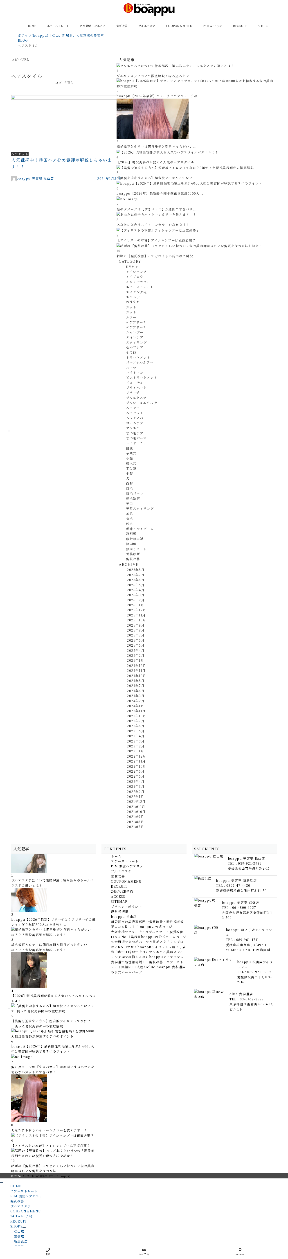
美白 (129, 503)
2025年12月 (136, 610)
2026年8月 (135, 569)
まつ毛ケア (134, 433)
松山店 (19, 1231)
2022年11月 (136, 761)
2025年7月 (135, 635)
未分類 (131, 468)
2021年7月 (135, 826)
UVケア (132, 266)
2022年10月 (136, 766)
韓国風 (131, 544)
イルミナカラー (138, 282)
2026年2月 (135, 600)
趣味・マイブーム (140, 528)
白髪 (129, 483)
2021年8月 (135, 821)
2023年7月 (135, 721)
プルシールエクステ (141, 402)
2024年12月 (136, 665)
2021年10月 (136, 811)
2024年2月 (135, 701)
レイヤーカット (138, 443)
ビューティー (136, 382)
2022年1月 (135, 796)
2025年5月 (135, 645)
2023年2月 (135, 746)
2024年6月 (135, 690)
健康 (129, 448)
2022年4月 (135, 781)
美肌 (129, 513)
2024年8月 (135, 680)
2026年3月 (135, 595)
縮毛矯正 (133, 498)
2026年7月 (135, 575)
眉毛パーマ (134, 493)
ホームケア (134, 423)
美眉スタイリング (140, 508)
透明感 (131, 533)
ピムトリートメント (141, 377)
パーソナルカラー (139, 362)
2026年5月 (135, 585)
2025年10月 (136, 620)
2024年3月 (135, 695)
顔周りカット (136, 549)
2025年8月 (135, 630)
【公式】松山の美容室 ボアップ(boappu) (46, 1176)
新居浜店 (21, 1241)
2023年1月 (135, 751)
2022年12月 (136, 756)
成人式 (131, 463)
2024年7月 (135, 685)
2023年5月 (135, 731)
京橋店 (19, 1236)
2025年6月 (135, 640)
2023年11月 (136, 710)
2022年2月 (135, 791)
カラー (131, 317)
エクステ (133, 297)
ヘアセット (134, 413)
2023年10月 (136, 716)
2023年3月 (135, 741)
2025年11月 (136, 615)
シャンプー (134, 332)
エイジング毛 (136, 292)
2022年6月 (135, 771)
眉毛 (129, 488)
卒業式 (131, 453)
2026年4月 (135, 590)
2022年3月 (135, 786)
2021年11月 (136, 806)
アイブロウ (134, 276)
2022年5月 (135, 776)
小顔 (129, 458)
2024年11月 (136, 670)
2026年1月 (135, 605)
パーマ (131, 367)
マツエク (133, 428)
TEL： (245, 863)
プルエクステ (136, 397)
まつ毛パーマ (136, 438)
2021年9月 (135, 816)
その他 (131, 352)
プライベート (136, 387)
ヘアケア (133, 408)
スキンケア (134, 337)
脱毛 (129, 523)
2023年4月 (135, 736)
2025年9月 (135, 625)
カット (131, 307)
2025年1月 (135, 660)
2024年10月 (136, 675)
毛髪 (129, 473)
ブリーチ (133, 392)
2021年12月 (136, 801)
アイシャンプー (138, 271)
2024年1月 (135, 706)
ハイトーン (134, 372)
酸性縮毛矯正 (136, 539)
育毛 (129, 518)
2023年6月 (135, 726)
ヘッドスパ (134, 417)
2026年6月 (135, 580)
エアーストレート (139, 286)
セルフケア (134, 347)
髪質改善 (133, 559)
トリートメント (138, 357)
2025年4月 (135, 650)
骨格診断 (133, 554)
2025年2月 (135, 655)
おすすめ (133, 302)
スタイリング (136, 342)
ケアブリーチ (136, 322)
